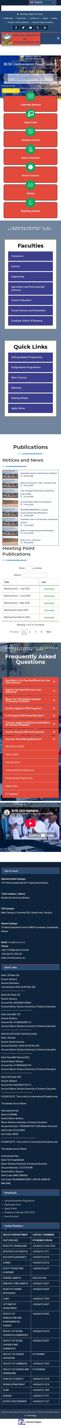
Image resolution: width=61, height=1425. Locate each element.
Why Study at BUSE (14, 746)
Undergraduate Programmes (19, 770)
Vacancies (21, 18)
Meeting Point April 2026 (16, 610)
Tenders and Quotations (18, 22)
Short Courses (30, 175)
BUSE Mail (8, 18)
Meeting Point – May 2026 (17, 603)
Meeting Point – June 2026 (17, 596)
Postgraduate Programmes (19, 778)
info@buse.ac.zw (16, 942)
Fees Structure (30, 157)
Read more (10, 91)
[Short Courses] (30, 167)
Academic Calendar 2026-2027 (19, 1212)
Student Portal (30, 140)
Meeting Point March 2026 (17, 617)
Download (49, 589)
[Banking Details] (30, 202)
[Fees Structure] (30, 149)
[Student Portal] (30, 131)
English (38, 2)
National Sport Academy (43, 22)
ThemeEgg (31, 1415)
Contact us (34, 18)
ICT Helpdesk (11, 794)
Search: (17, 575)
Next (49, 632)
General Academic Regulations (19, 1200)
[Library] (30, 185)
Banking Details (30, 211)
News (45, 18)
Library (54, 18)
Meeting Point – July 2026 (17, 588)
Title (6, 582)
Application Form (12, 1204)
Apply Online (11, 786)
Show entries (30, 568)
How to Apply (11, 754)
